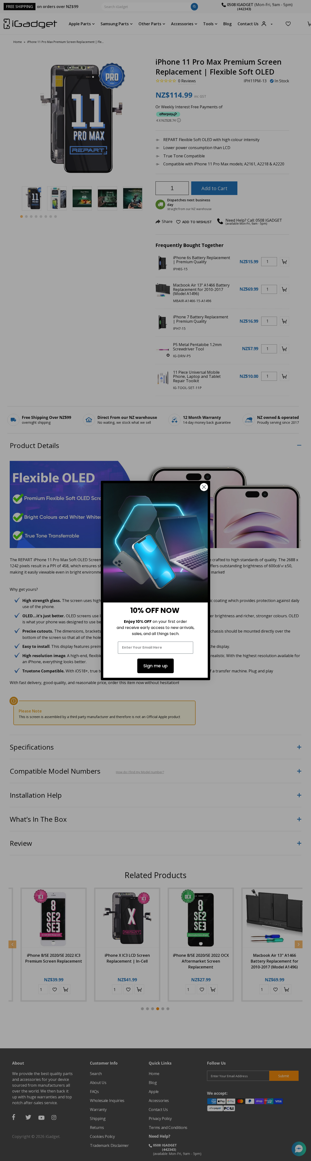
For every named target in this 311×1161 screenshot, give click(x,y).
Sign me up (155, 666)
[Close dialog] (204, 487)
